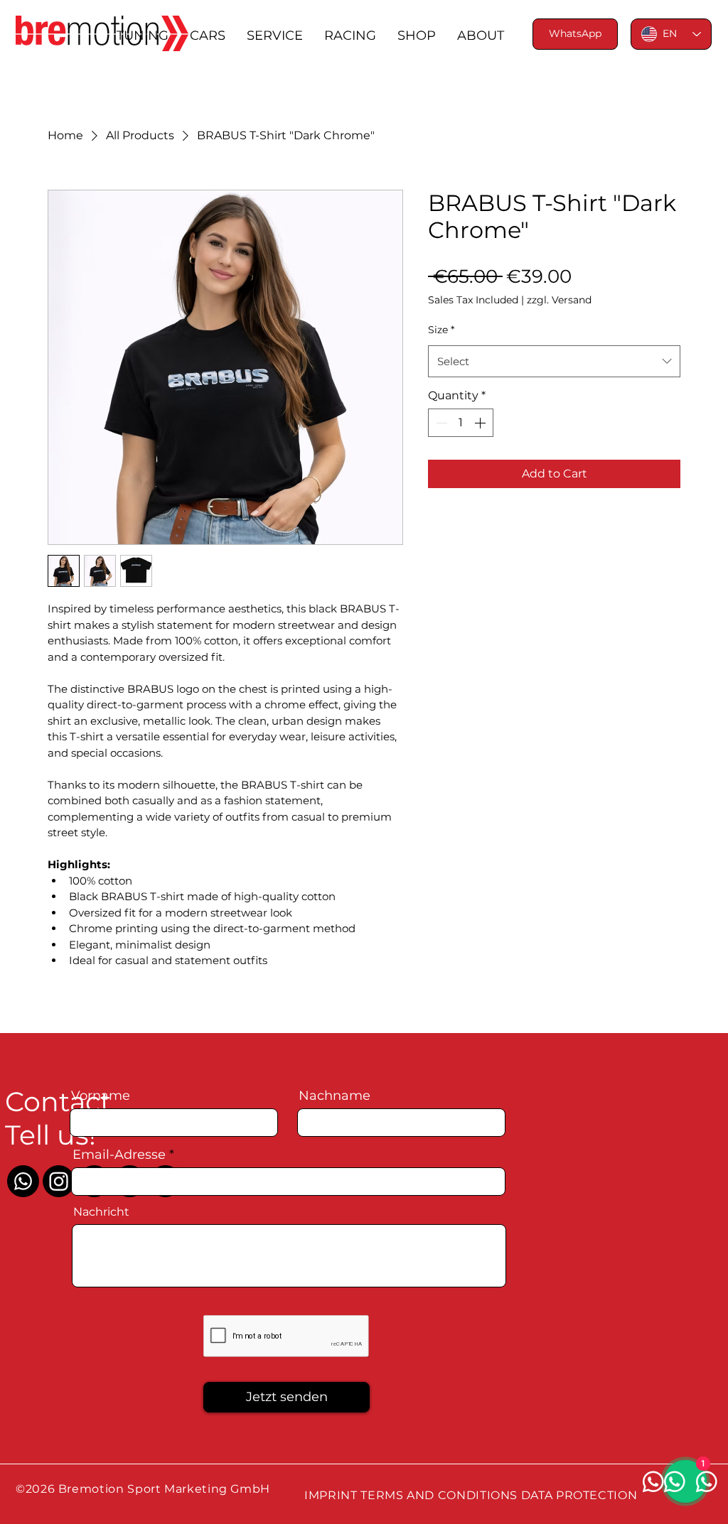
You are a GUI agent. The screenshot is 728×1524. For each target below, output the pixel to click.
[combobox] (554, 361)
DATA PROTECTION (579, 1495)
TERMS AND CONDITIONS (439, 1495)
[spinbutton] (460, 422)
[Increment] (481, 422)
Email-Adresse (119, 1154)
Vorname (100, 1095)
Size (441, 329)
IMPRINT (330, 1495)
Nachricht (101, 1212)
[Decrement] (440, 422)
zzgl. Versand (559, 299)
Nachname (334, 1095)
